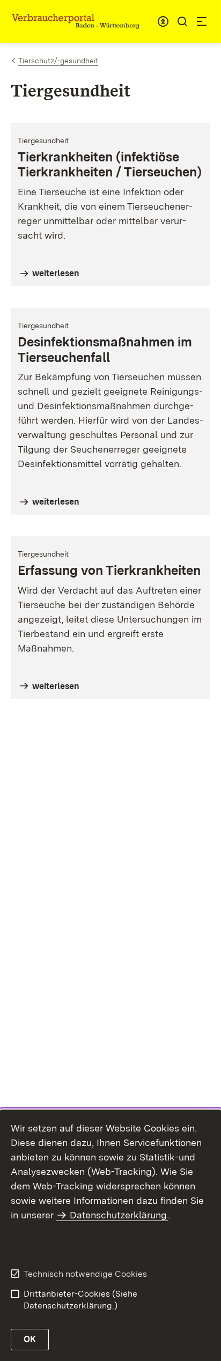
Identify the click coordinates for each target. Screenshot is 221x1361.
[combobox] (163, 21)
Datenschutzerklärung (118, 1215)
